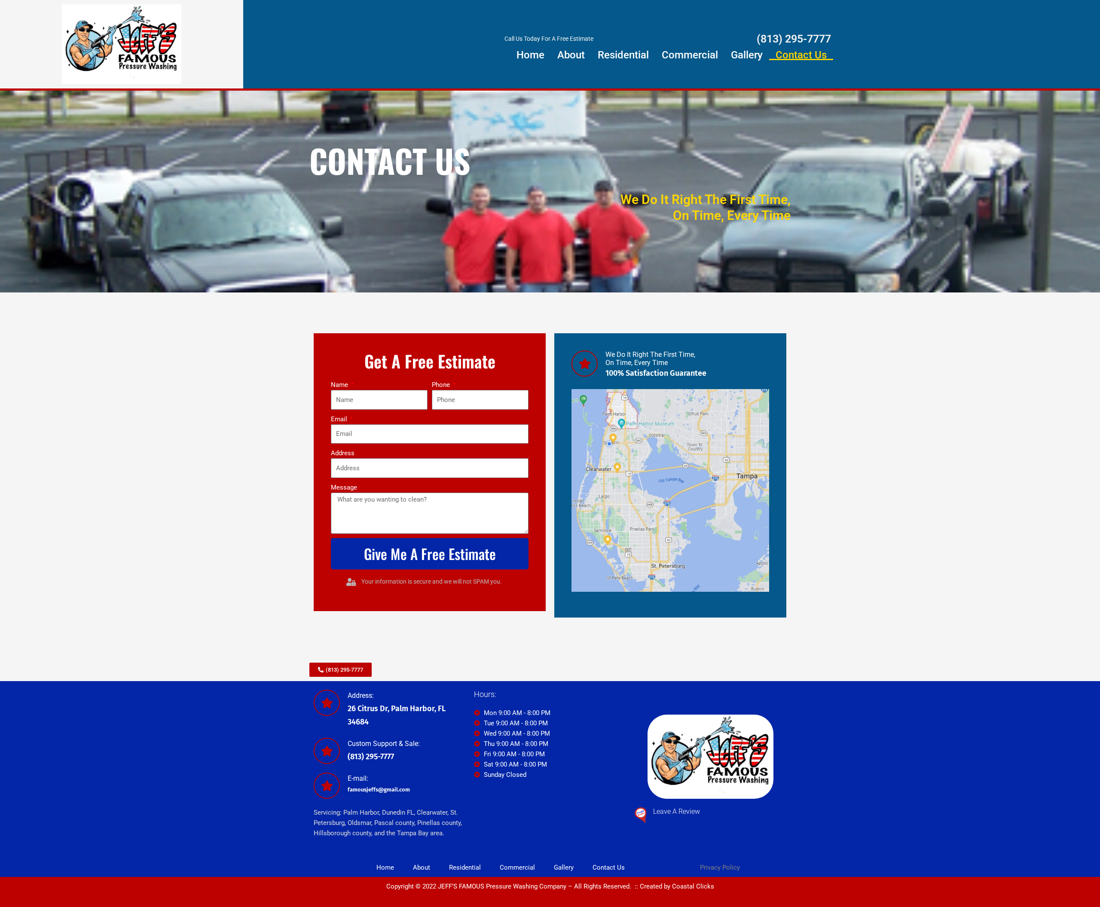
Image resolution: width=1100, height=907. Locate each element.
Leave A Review (676, 811)
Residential (623, 55)
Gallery (747, 55)
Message (344, 487)
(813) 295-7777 (794, 39)
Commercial (690, 55)
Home (530, 55)
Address (342, 453)
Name (340, 385)
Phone (442, 385)
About (571, 55)
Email (340, 419)
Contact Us (801, 55)
